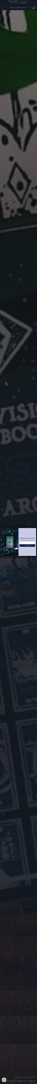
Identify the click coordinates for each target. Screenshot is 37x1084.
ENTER (27, 545)
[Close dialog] (35, 529)
